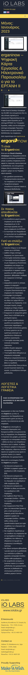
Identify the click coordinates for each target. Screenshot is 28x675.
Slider (4, 580)
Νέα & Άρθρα (17, 580)
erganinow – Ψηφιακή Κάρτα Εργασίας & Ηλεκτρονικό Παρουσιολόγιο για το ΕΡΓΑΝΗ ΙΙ (13, 70)
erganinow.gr (20, 136)
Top (26, 673)
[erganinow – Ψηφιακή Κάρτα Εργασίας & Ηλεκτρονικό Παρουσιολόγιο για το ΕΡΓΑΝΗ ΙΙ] (14, 44)
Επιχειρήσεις (10, 580)
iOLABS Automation (15, 90)
